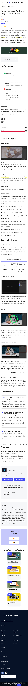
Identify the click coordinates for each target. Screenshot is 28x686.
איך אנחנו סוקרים (4, 661)
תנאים (2, 659)
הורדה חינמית (8, 620)
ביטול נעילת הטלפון (5, 638)
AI (13, 638)
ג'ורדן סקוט (5, 19)
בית (9, 6)
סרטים (2, 643)
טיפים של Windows (17, 635)
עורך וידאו (15, 632)
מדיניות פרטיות (4, 656)
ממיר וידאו (3, 630)
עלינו (2, 651)
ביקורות (6, 6)
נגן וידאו (3, 23)
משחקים (15, 643)
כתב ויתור (3, 664)
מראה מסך (15, 640)
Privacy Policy (14, 684)
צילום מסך (3, 635)
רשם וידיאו (15, 630)
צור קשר (3, 654)
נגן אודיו (9, 553)
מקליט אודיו (3, 640)
